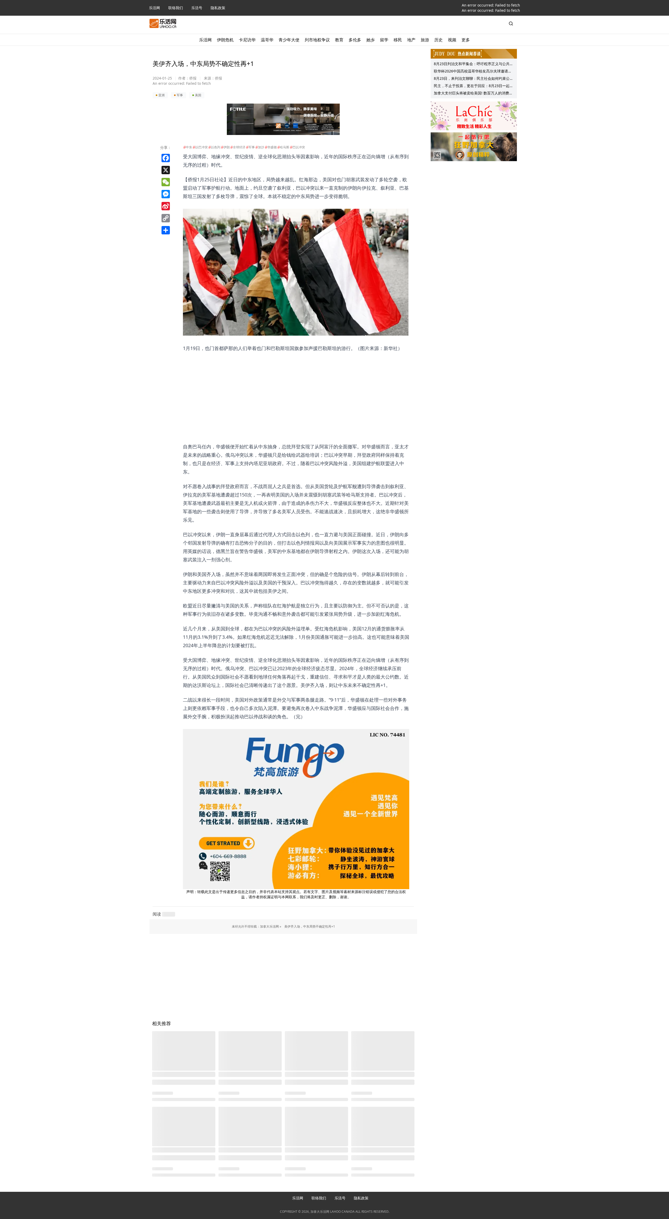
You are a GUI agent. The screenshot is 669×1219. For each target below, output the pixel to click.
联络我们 (175, 7)
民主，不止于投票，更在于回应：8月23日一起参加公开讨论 (473, 86)
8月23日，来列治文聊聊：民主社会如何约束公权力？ (473, 79)
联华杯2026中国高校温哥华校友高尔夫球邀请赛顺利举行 (473, 72)
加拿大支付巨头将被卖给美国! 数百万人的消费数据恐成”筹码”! (473, 94)
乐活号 (196, 7)
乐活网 (154, 7)
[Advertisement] (296, 389)
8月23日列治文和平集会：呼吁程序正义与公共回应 (473, 64)
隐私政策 (218, 7)
